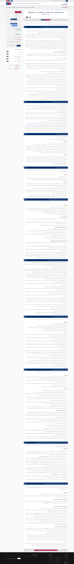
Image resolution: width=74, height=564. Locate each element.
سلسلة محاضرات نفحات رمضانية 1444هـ (15, 41)
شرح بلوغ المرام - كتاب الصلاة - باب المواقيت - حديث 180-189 (46, 12)
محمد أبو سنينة (19, 52)
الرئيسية (38, 3)
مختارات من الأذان (57, 558)
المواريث (16, 3)
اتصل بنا (8, 558)
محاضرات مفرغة (65, 558)
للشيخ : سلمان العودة (46, 14)
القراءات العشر (23, 7)
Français (53, 562)
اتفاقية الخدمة (11, 558)
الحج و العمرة (50, 558)
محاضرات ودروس (65, 557)
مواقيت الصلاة (35, 557)
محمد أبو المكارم (19, 62)
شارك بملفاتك (8, 7)
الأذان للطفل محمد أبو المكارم (17, 61)
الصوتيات (22, 3)
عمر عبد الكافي (19, 57)
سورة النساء (19, 51)
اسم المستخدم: (16, 15)
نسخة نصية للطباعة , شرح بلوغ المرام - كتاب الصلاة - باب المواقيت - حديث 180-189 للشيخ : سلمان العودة (45, 550)
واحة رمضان (50, 557)
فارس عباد (20, 54)
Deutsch (57, 562)
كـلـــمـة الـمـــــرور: (16, 17)
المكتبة (19, 3)
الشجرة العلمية (18, 7)
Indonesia (46, 562)
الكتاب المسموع (65, 561)
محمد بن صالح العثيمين (18, 59)
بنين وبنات (13, 3)
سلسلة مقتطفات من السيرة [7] (17, 56)
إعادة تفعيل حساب (18, 30)
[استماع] (44, 19)
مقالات (32, 3)
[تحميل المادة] (43, 19)
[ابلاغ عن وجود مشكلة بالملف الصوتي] (41, 19)
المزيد (18, 45)
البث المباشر (13, 7)
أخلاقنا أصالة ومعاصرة (17, 37)
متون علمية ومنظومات (57, 557)
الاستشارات (25, 3)
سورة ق (20, 54)
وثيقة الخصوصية (15, 558)
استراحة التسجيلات (57, 561)
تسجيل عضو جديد (18, 29)
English (50, 562)
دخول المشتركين (13, 19)
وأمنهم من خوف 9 (18, 39)
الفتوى (29, 3)
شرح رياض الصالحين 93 (18, 59)
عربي (62, 562)
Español (60, 562)
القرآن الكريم (32, 7)
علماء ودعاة (28, 7)
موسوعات (34, 3)
